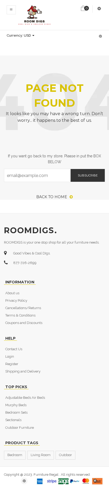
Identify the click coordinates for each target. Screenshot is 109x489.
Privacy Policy (16, 300)
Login (9, 356)
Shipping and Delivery (22, 371)
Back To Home (52, 196)
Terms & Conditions (20, 315)
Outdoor (65, 455)
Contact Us (13, 349)
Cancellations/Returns (23, 308)
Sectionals (13, 420)
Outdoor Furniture (19, 428)
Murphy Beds (15, 405)
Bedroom (14, 455)
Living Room (41, 455)
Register (11, 364)
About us (12, 293)
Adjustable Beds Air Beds (25, 398)
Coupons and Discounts (23, 323)
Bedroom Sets (16, 412)
